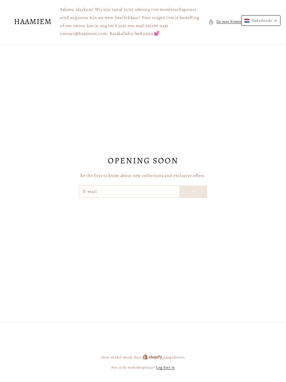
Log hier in (165, 367)
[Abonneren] (193, 191)
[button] (240, 21)
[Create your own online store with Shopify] (153, 357)
